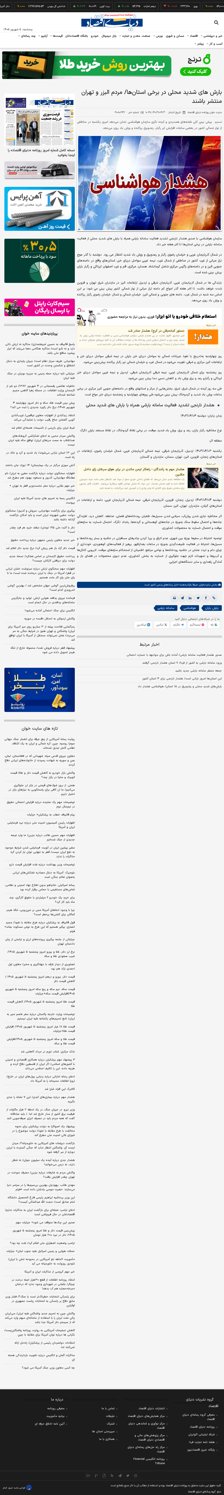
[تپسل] (79, 310)
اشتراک (111, 1424)
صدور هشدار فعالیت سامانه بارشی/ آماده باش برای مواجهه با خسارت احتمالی (174, 655)
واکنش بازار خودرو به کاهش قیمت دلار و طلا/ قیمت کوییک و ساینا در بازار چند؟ (42, 775)
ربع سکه (210, 6)
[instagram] (135, 1475)
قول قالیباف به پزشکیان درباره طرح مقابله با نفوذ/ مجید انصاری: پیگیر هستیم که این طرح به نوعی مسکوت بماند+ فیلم (39, 927)
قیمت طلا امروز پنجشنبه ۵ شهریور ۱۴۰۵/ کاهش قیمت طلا (41, 1004)
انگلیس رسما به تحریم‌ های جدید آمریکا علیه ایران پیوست (44, 500)
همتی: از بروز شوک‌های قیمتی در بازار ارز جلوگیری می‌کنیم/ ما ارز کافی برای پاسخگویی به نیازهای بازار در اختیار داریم (42, 789)
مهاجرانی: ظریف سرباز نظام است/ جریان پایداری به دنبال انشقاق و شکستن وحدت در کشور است (40, 363)
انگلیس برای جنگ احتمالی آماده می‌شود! (50, 610)
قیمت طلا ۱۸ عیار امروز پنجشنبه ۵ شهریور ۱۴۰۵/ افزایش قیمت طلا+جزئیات (40, 1029)
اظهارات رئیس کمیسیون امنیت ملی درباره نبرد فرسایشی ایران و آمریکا (41, 825)
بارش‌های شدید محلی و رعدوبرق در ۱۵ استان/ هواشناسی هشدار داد (180, 686)
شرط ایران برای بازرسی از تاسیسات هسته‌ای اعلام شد (43, 428)
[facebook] (205, 598)
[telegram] (182, 598)
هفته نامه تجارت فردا (202, 1442)
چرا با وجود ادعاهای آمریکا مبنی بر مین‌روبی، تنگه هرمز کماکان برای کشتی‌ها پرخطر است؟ (40, 912)
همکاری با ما (107, 1439)
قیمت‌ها (57, 36)
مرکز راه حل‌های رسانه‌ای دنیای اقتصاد (146, 1449)
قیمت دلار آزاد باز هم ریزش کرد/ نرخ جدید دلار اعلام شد (40, 548)
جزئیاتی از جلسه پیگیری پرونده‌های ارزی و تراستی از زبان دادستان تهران (40, 941)
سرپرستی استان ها (103, 1431)
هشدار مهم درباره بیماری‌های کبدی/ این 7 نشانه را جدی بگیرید (41, 1099)
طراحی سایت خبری (16, 1488)
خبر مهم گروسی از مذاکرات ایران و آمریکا (49, 1272)
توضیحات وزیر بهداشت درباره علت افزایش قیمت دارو (42, 864)
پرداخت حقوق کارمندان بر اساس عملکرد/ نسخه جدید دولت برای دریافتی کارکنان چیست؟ (42, 558)
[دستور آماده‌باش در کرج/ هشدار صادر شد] (203, 337)
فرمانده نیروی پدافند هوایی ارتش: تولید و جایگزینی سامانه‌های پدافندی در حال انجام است (43, 600)
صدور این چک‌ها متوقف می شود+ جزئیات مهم (45, 1222)
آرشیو (43, 36)
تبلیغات (110, 1416)
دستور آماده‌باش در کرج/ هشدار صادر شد (156, 330)
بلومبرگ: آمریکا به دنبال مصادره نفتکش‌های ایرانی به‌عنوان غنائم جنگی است (44, 875)
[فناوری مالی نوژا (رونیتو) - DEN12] (39, 690)
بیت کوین (79, 6)
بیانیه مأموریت (55, 1416)
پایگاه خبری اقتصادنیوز (201, 1450)
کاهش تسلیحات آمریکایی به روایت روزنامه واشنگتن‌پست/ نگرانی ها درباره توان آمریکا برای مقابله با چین (39, 1332)
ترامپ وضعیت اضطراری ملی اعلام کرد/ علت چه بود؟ (42, 1243)
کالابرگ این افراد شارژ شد (60, 1089)
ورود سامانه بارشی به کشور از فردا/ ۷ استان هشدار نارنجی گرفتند (182, 663)
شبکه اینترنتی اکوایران (201, 1434)
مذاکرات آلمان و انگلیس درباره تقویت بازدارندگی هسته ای (41, 1357)
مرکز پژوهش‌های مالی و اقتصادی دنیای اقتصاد (150, 1437)
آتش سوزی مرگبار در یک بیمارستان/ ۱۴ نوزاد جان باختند (40, 465)
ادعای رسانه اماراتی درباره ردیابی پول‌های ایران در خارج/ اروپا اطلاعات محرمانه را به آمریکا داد (41, 1078)
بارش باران (212, 608)
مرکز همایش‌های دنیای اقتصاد (146, 1416)
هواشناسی (190, 608)
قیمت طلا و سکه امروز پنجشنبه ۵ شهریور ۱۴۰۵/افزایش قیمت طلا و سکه (41, 1041)
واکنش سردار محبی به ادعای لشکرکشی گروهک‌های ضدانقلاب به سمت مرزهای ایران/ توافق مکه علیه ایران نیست (41, 440)
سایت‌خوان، (204, 585)
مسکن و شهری (175, 36)
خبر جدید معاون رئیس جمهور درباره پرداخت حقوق (43, 540)
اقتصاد (193, 36)
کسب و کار (215, 44)
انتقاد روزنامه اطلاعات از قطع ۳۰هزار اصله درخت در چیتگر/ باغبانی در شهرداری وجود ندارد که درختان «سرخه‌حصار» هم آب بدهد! (43, 1284)
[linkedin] (190, 598)
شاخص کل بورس (31, 6)
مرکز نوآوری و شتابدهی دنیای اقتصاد (146, 1425)
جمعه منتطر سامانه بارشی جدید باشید (198, 671)
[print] (174, 598)
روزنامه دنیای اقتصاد (202, 1427)
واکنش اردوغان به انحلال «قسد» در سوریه (49, 619)
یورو (170, 6)
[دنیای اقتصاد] (112, 22)
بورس (159, 36)
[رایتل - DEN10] (39, 307)
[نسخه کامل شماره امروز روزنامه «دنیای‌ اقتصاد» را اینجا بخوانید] (39, 120)
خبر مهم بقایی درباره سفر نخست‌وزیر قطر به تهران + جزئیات (42, 488)
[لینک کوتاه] (213, 598)
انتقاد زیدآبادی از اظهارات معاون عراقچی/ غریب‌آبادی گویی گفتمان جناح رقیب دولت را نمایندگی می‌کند (43, 417)
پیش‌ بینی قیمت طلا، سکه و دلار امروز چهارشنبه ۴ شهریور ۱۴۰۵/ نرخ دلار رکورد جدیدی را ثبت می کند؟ (42, 405)
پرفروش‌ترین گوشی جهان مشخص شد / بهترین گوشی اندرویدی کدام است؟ (41, 588)
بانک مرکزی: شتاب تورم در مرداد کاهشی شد (48, 1052)
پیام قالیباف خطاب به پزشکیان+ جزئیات (51, 815)
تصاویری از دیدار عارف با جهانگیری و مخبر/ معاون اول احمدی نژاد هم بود (41, 966)
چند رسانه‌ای (28, 36)
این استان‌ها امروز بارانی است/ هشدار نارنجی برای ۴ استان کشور (182, 679)
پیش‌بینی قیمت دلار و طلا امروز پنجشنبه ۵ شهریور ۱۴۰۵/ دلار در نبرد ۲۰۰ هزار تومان (43, 1233)
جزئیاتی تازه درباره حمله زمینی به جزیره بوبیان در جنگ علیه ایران (41, 376)
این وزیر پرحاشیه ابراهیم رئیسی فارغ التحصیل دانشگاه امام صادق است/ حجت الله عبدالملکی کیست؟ (41, 1199)
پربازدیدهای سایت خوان (40, 333)
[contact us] (96, 1475)
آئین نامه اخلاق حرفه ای (50, 1424)
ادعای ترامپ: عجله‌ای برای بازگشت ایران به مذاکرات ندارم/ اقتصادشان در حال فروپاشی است (40, 1212)
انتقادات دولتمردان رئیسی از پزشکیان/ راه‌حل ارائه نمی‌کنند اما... (44, 1345)
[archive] (88, 1475)
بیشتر (200, 44)
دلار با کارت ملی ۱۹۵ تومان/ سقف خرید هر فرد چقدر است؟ (42, 530)
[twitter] (197, 598)
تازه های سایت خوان (40, 729)
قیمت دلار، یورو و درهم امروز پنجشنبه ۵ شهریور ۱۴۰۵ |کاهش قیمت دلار (40, 979)
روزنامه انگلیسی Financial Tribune (149, 1461)
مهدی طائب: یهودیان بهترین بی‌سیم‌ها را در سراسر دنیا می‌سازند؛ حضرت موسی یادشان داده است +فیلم (41, 1187)
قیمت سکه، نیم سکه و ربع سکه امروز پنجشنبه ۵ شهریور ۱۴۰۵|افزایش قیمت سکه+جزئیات (40, 991)
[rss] (112, 1475)
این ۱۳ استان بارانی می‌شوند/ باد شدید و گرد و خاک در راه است (40, 455)
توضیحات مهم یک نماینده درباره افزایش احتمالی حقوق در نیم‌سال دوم (41, 804)
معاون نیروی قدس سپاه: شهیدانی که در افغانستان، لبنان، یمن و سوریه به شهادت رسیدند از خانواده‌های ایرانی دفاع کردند (39, 760)
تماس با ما (108, 1408)
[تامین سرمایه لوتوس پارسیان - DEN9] (39, 261)
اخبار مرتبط (149, 644)
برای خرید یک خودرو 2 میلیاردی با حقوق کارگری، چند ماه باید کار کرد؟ (42, 900)
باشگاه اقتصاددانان (76, 36)
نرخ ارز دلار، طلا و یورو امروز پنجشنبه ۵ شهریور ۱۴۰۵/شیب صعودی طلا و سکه (41, 954)
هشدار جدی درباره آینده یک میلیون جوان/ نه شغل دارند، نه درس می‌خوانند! (43, 1162)
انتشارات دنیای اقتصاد (151, 1408)
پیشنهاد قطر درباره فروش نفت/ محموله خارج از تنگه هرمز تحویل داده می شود (42, 650)
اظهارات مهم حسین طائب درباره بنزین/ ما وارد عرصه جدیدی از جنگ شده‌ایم (43, 837)
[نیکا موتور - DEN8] (39, 170)
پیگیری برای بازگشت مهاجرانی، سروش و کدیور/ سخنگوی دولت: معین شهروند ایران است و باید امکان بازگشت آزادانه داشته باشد (40, 515)
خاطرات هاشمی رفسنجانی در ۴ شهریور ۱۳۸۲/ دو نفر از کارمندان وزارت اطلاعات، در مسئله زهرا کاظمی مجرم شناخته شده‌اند (40, 390)
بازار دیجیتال (109, 36)
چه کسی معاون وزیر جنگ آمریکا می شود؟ (48, 1368)
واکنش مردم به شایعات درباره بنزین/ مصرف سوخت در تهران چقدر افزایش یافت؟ (41, 1175)
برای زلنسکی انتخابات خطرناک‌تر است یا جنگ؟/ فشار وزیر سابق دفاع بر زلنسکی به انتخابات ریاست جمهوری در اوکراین (40, 1301)
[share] (104, 1475)
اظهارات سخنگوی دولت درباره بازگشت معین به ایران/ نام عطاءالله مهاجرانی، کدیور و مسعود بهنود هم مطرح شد (40, 475)
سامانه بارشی (166, 608)
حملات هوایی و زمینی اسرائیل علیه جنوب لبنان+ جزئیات (40, 1251)
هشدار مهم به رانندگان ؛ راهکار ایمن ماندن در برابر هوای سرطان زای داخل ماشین (134, 472)
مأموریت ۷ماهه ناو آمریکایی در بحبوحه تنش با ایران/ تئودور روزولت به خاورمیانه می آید (41, 1261)
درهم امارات (124, 6)
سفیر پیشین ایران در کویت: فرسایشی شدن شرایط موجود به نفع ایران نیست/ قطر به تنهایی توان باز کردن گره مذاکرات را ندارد (40, 852)
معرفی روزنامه (56, 1408)
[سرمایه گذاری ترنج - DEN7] (112, 65)
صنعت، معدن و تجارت (135, 36)
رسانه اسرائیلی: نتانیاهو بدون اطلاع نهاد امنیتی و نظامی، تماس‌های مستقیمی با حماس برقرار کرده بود (40, 887)
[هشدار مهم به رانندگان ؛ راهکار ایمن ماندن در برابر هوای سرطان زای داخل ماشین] (203, 478)
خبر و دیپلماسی (212, 36)
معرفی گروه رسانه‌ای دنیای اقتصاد (198, 1417)
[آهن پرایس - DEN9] (39, 209)
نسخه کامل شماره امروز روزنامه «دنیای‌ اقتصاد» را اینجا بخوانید (41, 153)
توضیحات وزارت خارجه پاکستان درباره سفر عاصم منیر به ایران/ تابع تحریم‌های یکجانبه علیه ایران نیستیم (41, 1016)
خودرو (95, 36)
